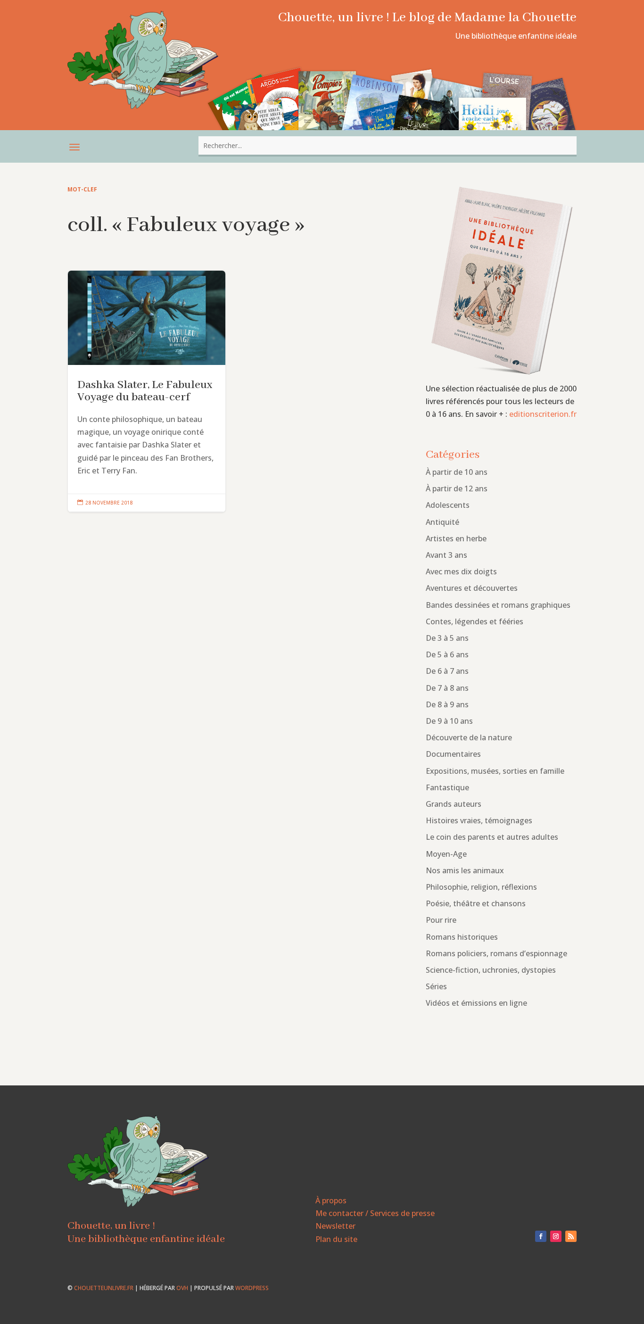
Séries (436, 986)
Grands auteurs (453, 804)
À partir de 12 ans (456, 488)
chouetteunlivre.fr (103, 1288)
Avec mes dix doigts (461, 571)
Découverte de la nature (469, 737)
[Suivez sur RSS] (571, 1236)
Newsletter (335, 1226)
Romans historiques (462, 937)
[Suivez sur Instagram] (555, 1236)
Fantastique (447, 787)
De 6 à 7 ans (447, 671)
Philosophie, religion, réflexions (481, 887)
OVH (182, 1288)
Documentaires (453, 754)
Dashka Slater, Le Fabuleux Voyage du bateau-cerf (146, 391)
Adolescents (448, 505)
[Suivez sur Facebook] (540, 1236)
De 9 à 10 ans (449, 721)
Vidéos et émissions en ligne (476, 1003)
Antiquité (442, 522)
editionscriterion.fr (543, 414)
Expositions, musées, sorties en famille (495, 771)
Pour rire (441, 920)
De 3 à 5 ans (447, 638)
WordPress (252, 1288)
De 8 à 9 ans (447, 704)
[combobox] (387, 145)
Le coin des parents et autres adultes (492, 837)
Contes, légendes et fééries (474, 621)
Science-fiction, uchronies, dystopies (491, 970)
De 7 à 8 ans (447, 688)
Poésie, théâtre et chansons (476, 903)
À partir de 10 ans (456, 472)
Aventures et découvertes (472, 588)
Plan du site (336, 1239)
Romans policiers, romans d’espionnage (496, 953)
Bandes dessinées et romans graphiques (498, 605)
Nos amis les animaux (465, 870)
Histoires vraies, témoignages (479, 820)
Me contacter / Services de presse (375, 1213)
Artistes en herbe (456, 538)
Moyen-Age (446, 854)
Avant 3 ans (446, 555)
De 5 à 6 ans (447, 654)
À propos (331, 1200)
